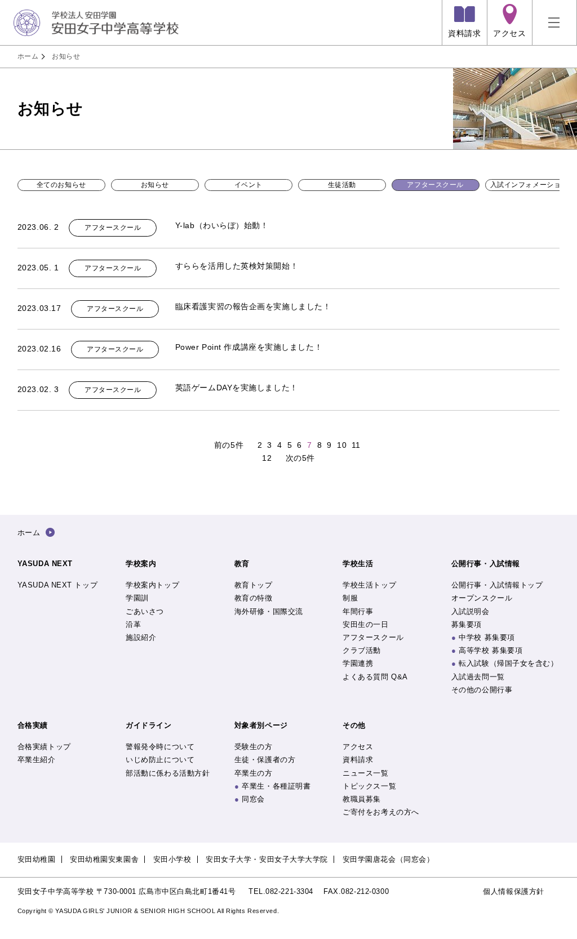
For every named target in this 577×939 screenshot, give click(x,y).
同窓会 (253, 799)
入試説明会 (470, 611)
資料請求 (358, 759)
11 (356, 445)
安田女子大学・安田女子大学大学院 (267, 859)
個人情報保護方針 (513, 891)
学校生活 (358, 563)
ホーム (28, 56)
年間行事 (358, 611)
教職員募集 (362, 799)
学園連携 (358, 663)
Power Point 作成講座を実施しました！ (248, 346)
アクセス (358, 746)
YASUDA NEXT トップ (57, 585)
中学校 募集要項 (486, 637)
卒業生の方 (253, 773)
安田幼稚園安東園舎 (104, 859)
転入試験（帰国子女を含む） (508, 663)
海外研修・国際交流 (268, 611)
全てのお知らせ (61, 185)
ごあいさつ (145, 611)
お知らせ (66, 56)
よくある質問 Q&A (375, 677)
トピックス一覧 (369, 786)
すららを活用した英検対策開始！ (236, 265)
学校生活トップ (369, 585)
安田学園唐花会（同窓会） (388, 859)
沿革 (133, 624)
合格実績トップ (44, 746)
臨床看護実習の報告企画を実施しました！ (253, 306)
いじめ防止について (160, 759)
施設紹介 (141, 637)
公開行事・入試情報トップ (497, 585)
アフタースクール (435, 185)
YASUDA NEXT (45, 563)
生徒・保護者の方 (264, 759)
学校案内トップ (152, 585)
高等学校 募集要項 (490, 650)
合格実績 (32, 725)
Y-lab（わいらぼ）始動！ (222, 225)
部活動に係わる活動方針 (168, 773)
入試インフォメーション (529, 185)
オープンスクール (481, 598)
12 (267, 457)
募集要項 (466, 624)
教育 (242, 563)
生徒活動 (342, 185)
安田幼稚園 (36, 859)
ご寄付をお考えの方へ (381, 812)
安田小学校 (172, 859)
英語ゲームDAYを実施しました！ (236, 387)
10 (342, 445)
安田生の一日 (365, 624)
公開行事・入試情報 (485, 563)
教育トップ (253, 585)
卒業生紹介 (36, 759)
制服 (350, 598)
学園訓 (137, 598)
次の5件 (300, 457)
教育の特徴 (253, 598)
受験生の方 (253, 746)
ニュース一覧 (365, 773)
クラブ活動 (362, 650)
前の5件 (228, 445)
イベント (248, 185)
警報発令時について (160, 746)
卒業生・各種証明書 (276, 786)
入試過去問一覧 (478, 677)
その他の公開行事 (481, 690)
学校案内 (141, 563)
